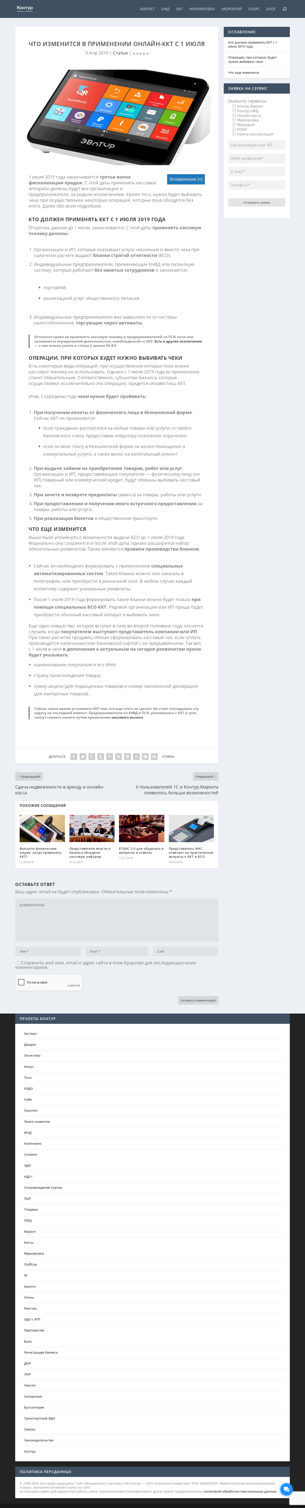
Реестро (30, 1308)
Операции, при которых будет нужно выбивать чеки (252, 59)
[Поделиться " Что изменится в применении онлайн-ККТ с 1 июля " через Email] (145, 756)
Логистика (32, 1055)
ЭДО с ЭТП (32, 1319)
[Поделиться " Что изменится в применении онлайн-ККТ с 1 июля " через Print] (154, 756)
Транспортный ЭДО (39, 1418)
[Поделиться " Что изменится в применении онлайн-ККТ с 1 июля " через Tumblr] (100, 756)
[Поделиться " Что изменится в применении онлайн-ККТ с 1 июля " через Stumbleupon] (136, 756)
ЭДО (27, 1165)
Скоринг (30, 1154)
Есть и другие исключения (178, 341)
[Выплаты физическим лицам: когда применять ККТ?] (42, 828)
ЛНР (27, 1374)
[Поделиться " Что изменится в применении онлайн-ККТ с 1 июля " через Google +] (91, 756)
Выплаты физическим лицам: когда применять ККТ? (40, 852)
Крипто (30, 1286)
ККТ (179, 9)
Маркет (147, 9)
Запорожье (33, 1396)
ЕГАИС (254, 9)
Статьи (120, 53)
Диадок (30, 1044)
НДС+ (28, 1176)
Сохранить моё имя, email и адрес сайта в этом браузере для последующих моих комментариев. (105, 965)
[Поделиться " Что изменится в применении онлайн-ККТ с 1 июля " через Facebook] (73, 756)
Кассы (28, 1242)
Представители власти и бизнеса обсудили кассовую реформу (90, 852)
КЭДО (28, 1088)
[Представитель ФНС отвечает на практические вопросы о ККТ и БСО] (191, 828)
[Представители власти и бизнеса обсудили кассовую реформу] (92, 828)
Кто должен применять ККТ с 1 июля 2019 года (252, 44)
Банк (28, 1341)
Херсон (30, 1385)
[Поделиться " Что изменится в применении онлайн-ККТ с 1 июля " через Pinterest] (109, 756)
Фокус (29, 1066)
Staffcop (30, 1264)
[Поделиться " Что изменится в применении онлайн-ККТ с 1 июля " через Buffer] (127, 756)
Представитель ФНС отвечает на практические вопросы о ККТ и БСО (191, 852)
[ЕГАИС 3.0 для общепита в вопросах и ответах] (141, 828)
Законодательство (39, 1440)
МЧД (27, 1132)
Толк (28, 1077)
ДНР (27, 1363)
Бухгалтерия (34, 1407)
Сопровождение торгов (43, 1187)
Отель (29, 1297)
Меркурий (232, 9)
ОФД (165, 9)
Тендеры (31, 1209)
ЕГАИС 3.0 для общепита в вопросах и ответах (141, 850)
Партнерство (34, 1330)
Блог (271, 9)
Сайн (28, 1099)
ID (25, 1275)
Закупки (30, 1110)
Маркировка (202, 9)
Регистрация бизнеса (41, 1352)
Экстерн (30, 1033)
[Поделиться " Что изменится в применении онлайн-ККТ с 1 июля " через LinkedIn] (118, 756)
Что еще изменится (243, 72)
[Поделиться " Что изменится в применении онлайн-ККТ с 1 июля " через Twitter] (82, 756)
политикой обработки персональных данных (240, 1491)
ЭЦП (27, 1198)
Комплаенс (33, 1143)
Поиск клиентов (37, 1121)
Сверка (29, 1429)
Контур (30, 1451)
